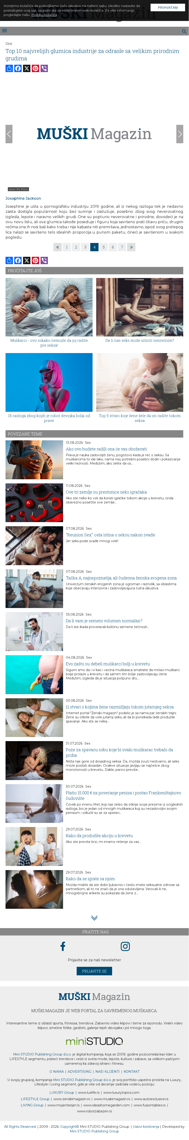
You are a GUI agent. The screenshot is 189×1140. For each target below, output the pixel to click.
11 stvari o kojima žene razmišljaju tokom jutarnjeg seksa (120, 707)
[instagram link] (125, 946)
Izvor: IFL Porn (18, 189)
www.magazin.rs (71, 1099)
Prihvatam (168, 7)
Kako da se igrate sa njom (90, 878)
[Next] (179, 134)
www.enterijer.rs (63, 1105)
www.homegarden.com (106, 1105)
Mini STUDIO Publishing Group (94, 1131)
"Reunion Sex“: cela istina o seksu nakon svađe (110, 535)
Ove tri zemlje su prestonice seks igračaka (106, 492)
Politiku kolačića (44, 15)
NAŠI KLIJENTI (107, 1072)
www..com (121, 1092)
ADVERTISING (79, 1072)
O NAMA (56, 1072)
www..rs (88, 1092)
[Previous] (9, 134)
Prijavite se (94, 971)
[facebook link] (62, 947)
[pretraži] (184, 32)
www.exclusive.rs (151, 1099)
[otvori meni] (4, 31)
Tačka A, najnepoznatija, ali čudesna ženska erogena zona (121, 578)
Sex (9, 43)
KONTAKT (132, 1072)
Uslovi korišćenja (146, 1127)
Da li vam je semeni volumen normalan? (104, 620)
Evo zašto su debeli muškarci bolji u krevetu (108, 663)
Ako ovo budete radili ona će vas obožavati (106, 449)
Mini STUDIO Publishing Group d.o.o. (42, 1054)
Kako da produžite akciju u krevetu (99, 835)
